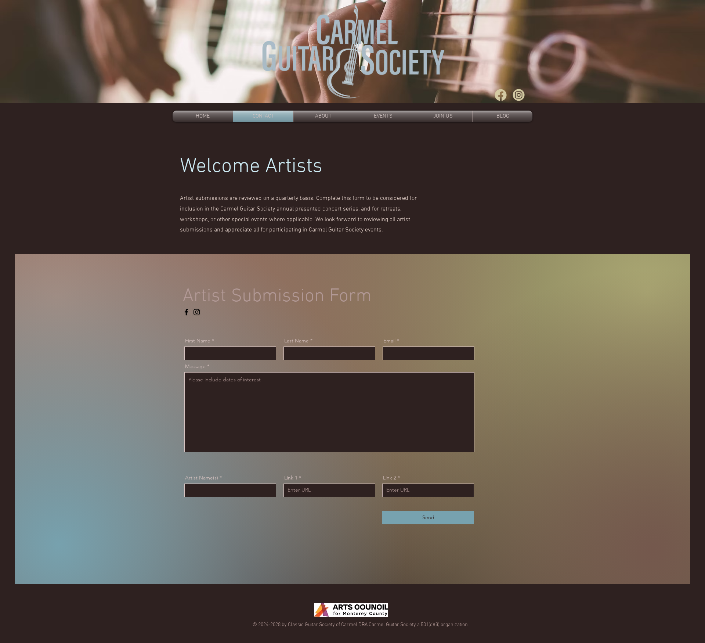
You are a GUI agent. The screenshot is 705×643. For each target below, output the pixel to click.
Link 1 (290, 477)
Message (195, 366)
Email (389, 340)
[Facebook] (186, 312)
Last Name (296, 340)
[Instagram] (196, 312)
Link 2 (389, 477)
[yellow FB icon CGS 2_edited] (501, 95)
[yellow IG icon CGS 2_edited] (518, 95)
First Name (197, 340)
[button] (443, 116)
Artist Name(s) (201, 477)
